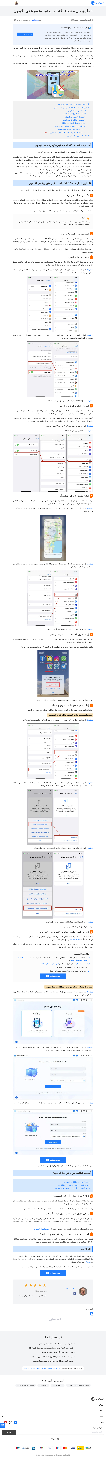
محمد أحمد (35, 20)
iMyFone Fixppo (75, 939)
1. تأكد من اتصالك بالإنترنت (75, 111)
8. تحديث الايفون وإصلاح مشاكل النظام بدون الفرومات (66, 132)
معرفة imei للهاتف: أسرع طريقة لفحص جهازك (57, 1352)
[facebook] (15, 1422)
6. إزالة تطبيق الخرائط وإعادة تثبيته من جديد (70, 126)
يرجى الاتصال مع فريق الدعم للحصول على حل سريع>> (42, 1368)
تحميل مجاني (27, 34)
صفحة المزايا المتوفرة (41, 1229)
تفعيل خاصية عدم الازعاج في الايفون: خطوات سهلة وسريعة (53, 1361)
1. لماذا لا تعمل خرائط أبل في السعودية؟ (76, 1182)
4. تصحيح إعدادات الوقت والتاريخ (74, 120)
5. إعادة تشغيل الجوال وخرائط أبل (73, 123)
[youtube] (5, 1422)
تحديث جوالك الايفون (80, 964)
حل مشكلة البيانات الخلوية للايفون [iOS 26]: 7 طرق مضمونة (52, 1357)
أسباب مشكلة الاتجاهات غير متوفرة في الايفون (73, 104)
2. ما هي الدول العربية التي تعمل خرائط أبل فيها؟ (73, 1185)
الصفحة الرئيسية (85, 20)
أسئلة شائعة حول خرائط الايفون (78, 136)
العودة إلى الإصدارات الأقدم (49, 964)
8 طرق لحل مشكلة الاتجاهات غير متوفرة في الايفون (71, 107)
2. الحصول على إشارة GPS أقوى (73, 114)
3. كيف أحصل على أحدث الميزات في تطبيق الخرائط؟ (71, 1188)
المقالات (101, 1411)
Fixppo (88, 1262)
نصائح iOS (74, 20)
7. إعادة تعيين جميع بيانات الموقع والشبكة (70, 129)
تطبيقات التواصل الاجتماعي (25, 1385)
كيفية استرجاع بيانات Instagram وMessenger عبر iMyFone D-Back (51, 1348)
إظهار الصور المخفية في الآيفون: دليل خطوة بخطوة (55, 1343)
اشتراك (9, 1432)
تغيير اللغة (52, 1439)
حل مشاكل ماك (57, 1385)
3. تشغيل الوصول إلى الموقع (75, 117)
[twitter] (10, 1422)
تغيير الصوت (43, 1385)
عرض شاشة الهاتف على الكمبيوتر (78, 1385)
